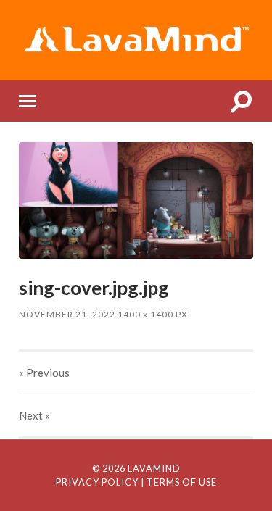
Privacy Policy (97, 482)
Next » (34, 415)
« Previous (44, 372)
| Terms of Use (179, 482)
